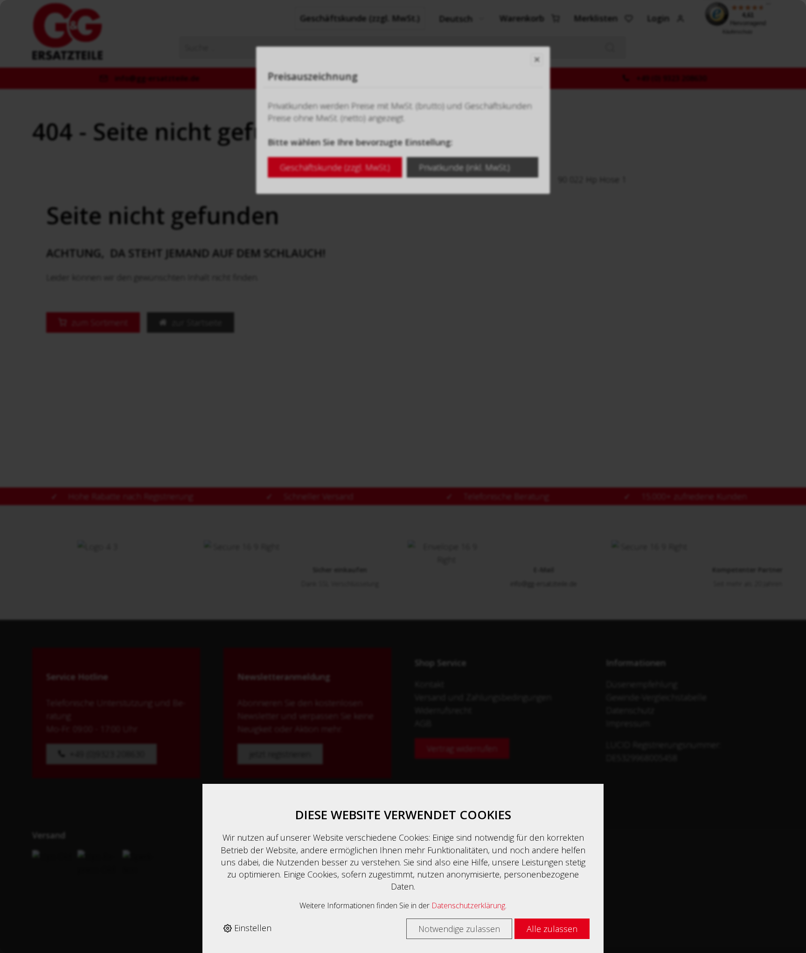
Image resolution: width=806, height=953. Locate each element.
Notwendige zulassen (459, 928)
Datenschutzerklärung (468, 905)
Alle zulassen (552, 928)
